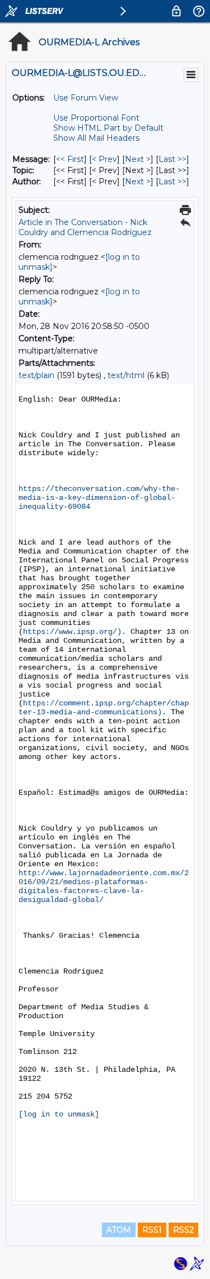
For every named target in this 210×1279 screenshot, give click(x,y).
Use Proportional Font (96, 118)
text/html (126, 375)
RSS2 (183, 1230)
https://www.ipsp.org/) (72, 631)
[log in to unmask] (58, 1114)
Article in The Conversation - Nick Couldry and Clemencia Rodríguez (85, 227)
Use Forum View (85, 98)
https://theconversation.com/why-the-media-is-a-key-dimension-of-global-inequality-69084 (99, 497)
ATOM (118, 1230)
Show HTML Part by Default (108, 128)
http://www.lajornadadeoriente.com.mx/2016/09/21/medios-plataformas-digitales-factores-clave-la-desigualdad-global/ (103, 886)
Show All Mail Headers (96, 138)
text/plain (36, 375)
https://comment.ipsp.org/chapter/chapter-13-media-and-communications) (103, 708)
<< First (70, 159)
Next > (138, 159)
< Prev (104, 159)
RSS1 (152, 1230)
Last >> (172, 159)
